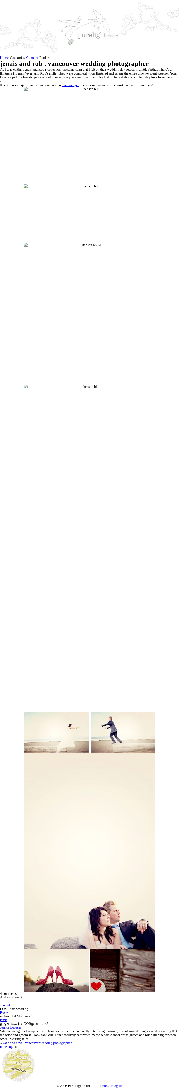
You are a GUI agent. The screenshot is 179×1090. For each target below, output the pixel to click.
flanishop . (7, 1047)
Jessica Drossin (10, 1027)
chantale (5, 1005)
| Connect (31, 57)
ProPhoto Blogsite (109, 1086)
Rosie (4, 1012)
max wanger (70, 85)
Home (4, 57)
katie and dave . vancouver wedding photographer (37, 1043)
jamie (3, 1020)
